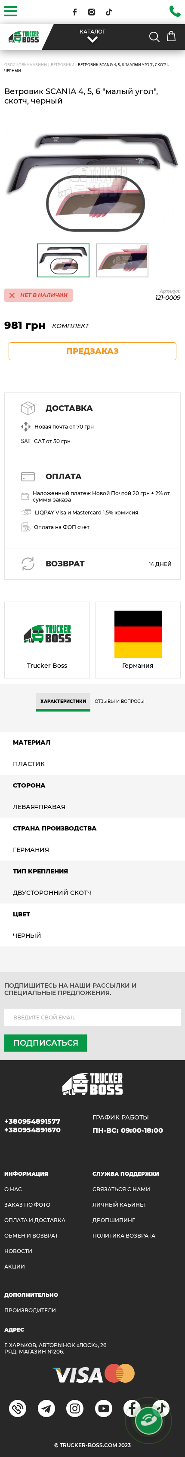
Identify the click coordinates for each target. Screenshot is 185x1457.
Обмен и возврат (31, 1235)
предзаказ (92, 351)
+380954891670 (32, 1130)
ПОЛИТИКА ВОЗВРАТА (123, 1235)
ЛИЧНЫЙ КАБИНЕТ (119, 1204)
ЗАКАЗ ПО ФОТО (27, 1204)
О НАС (13, 1189)
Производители (30, 1310)
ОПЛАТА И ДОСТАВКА (34, 1220)
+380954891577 (32, 1121)
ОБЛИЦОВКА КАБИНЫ (25, 65)
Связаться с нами (121, 1189)
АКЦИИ (14, 1266)
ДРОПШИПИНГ (113, 1220)
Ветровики (62, 65)
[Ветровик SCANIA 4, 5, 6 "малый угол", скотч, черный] (92, 182)
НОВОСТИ (18, 1251)
